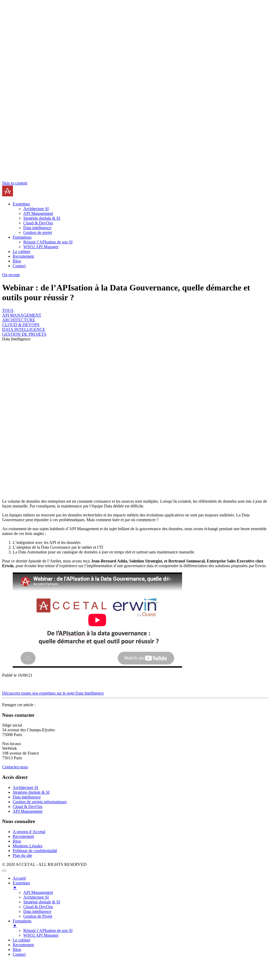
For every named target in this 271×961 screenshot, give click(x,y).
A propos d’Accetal (29, 831)
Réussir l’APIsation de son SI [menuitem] (48, 930)
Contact (19, 266)
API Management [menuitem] (38, 892)
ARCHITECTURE (18, 320)
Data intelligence (37, 227)
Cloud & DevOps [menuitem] (38, 906)
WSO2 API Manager (40, 246)
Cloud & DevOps (38, 223)
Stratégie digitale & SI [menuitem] (41, 902)
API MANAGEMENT (21, 315)
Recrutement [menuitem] (23, 944)
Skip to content (14, 183)
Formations (22, 237)
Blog (17, 261)
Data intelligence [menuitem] (37, 911)
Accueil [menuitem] (19, 878)
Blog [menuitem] (17, 949)
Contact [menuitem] (19, 954)
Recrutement (23, 256)
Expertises (21, 204)
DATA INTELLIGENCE (23, 329)
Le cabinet (21, 251)
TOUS (7, 310)
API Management (38, 213)
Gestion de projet (37, 232)
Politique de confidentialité (35, 850)
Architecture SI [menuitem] (36, 897)
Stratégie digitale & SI (41, 218)
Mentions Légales (27, 846)
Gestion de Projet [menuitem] (37, 916)
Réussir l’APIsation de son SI (48, 242)
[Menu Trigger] (4, 870)
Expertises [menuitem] (21, 885)
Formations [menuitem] (22, 923)
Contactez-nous (15, 767)
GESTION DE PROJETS (24, 334)
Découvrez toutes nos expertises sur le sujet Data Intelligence (53, 693)
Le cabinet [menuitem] (21, 940)
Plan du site (22, 855)
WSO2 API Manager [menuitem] (40, 935)
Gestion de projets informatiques (40, 802)
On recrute (11, 274)
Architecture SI (36, 208)
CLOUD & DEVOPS (20, 324)
